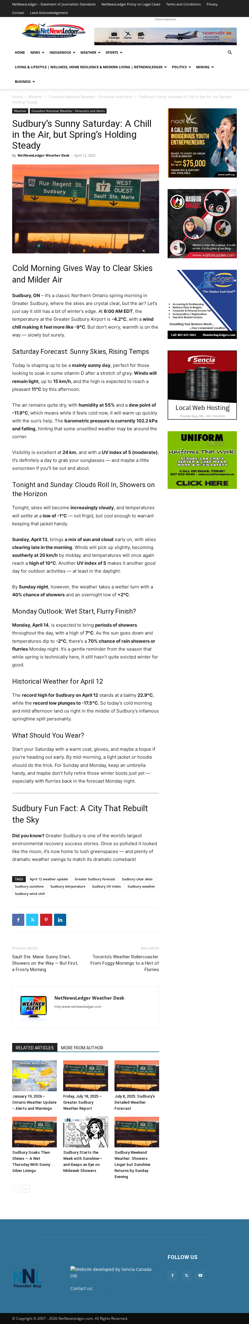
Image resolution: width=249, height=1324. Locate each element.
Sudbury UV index (106, 886)
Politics (179, 67)
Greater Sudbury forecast (95, 879)
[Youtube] (200, 1276)
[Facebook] (18, 920)
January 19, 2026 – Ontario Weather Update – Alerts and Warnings (34, 1102)
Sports (112, 52)
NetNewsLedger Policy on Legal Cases (130, 4)
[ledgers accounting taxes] (202, 304)
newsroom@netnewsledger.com (103, 1295)
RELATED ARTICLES (35, 1047)
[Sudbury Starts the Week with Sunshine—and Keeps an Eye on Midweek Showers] (85, 1132)
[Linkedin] (60, 920)
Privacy (212, 4)
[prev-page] (16, 1189)
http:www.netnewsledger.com (77, 1006)
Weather (88, 52)
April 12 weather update (49, 879)
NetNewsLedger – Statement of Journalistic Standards (54, 4)
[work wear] (202, 223)
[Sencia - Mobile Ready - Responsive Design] (202, 385)
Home (20, 52)
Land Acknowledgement (49, 12)
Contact (18, 12)
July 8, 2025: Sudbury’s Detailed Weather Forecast (134, 1102)
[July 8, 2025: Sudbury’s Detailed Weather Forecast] (136, 1075)
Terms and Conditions (183, 4)
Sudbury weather (141, 886)
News (35, 52)
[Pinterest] (46, 920)
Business (23, 81)
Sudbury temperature (67, 886)
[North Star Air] (165, 36)
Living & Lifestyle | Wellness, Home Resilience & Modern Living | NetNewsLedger (88, 67)
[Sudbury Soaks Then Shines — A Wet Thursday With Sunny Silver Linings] (34, 1132)
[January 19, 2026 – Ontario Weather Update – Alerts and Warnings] (34, 1075)
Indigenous (60, 52)
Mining (203, 67)
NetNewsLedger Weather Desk (44, 155)
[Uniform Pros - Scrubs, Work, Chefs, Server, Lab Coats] (202, 460)
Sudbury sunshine (29, 886)
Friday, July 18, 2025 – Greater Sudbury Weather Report (82, 1102)
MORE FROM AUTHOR (82, 1047)
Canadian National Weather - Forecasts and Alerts (91, 96)
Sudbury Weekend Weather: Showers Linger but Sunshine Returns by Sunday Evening (132, 1164)
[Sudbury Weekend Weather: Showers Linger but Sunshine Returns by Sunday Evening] (136, 1132)
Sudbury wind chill (30, 893)
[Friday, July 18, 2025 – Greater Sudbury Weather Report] (85, 1075)
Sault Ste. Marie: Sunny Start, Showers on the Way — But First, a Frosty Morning (45, 963)
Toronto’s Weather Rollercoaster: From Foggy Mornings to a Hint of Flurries (124, 963)
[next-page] (25, 1189)
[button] (229, 53)
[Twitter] (32, 920)
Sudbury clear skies (137, 879)
